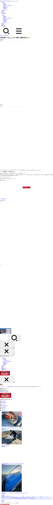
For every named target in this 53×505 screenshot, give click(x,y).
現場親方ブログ (2, 35)
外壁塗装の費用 (3, 407)
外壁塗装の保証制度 (4, 405)
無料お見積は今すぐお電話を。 (4, 504)
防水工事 (4, 8)
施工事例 (3, 11)
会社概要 (3, 495)
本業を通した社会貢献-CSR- (6, 496)
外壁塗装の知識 (3, 408)
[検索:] (4, 340)
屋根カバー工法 (5, 19)
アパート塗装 (5, 9)
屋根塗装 (4, 4)
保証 (2, 12)
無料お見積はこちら (26, 187)
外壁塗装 (4, 3)
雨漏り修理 (5, 20)
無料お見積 (2, 410)
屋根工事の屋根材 (3, 402)
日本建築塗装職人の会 (10, 386)
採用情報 (3, 500)
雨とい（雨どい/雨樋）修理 (7, 5)
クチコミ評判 (3, 404)
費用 (4, 26)
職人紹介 (3, 10)
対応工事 (3, 2)
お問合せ (3, 501)
